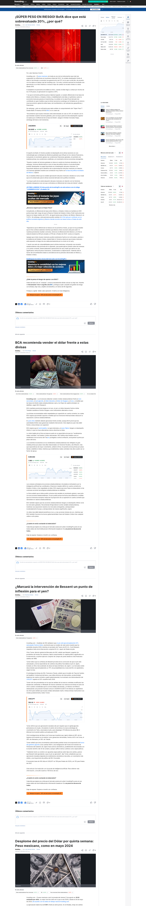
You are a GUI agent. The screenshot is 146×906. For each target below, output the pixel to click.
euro (72, 421)
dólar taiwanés (50, 421)
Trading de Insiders (107, 6)
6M (37, 134)
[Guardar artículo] (86, 26)
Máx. (45, 134)
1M (34, 134)
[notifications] (128, 1)
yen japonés (39, 421)
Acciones (120, 17)
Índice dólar (103, 49)
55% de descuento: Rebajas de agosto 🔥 (98, 1)
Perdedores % (119, 156)
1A (39, 134)
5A (42, 134)
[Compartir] (82, 26)
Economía (82, 6)
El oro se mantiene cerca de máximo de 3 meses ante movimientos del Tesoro (114, 119)
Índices (107, 17)
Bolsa (55, 6)
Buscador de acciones (87, 4)
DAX (102, 44)
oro (48, 457)
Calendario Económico (75, 4)
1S (31, 134)
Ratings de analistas (117, 6)
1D (29, 134)
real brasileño (43, 448)
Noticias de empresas (97, 6)
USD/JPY (29, 699)
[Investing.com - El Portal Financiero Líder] (21, 1)
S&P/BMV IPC (104, 34)
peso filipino (65, 448)
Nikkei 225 (103, 46)
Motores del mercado (107, 153)
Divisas (43, 6)
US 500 (102, 39)
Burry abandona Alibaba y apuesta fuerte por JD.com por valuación (113, 133)
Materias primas (113, 17)
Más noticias (112, 146)
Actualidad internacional (74, 6)
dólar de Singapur (62, 421)
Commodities (49, 6)
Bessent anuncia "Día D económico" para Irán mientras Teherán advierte (114, 126)
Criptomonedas (88, 6)
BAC (47, 110)
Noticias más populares (30, 6)
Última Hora (38, 6)
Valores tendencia (106, 186)
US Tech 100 (103, 42)
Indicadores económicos (62, 6)
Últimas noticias (19, 6)
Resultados (124, 6)
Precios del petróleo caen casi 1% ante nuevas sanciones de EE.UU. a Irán (114, 140)
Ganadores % (111, 156)
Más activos (103, 156)
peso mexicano (43, 76)
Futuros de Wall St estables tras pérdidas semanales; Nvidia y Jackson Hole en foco (114, 111)
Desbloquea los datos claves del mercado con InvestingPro (46, 279)
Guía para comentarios (20, 347)
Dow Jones (103, 37)
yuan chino (31, 441)
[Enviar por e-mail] (44, 324)
